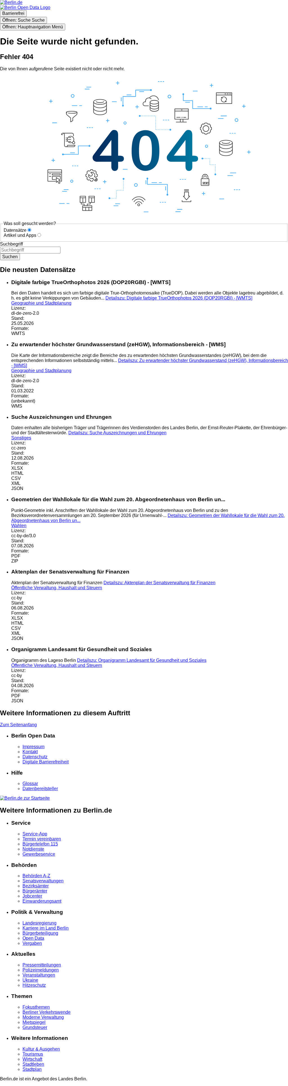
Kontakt (30, 751)
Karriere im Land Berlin (45, 928)
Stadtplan (32, 1069)
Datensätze (15, 230)
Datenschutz (35, 756)
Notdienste (33, 849)
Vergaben (32, 943)
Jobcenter (32, 896)
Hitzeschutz (34, 985)
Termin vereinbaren (41, 839)
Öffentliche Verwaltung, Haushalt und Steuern (56, 587)
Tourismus (32, 1054)
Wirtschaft (32, 1059)
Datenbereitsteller (40, 788)
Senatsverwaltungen (43, 880)
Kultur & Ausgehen (41, 1049)
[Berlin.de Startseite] (25, 798)
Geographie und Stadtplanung (41, 303)
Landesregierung (39, 923)
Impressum (33, 746)
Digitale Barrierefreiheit (45, 761)
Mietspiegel (34, 1022)
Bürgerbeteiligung (40, 933)
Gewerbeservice (38, 854)
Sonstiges (21, 437)
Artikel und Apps (20, 235)
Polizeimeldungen (40, 970)
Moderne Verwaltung (43, 1017)
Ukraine (30, 980)
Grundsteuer (34, 1027)
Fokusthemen (36, 1007)
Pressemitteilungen (41, 965)
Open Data (33, 938)
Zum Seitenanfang (18, 724)
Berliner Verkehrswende (46, 1012)
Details (178, 298)
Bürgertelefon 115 (40, 844)
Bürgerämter (34, 891)
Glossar (30, 783)
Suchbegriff (11, 244)
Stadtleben (33, 1064)
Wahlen (18, 525)
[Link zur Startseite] (25, 7)
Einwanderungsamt (41, 901)
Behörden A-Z (36, 875)
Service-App (34, 833)
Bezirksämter (35, 885)
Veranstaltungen (38, 975)
